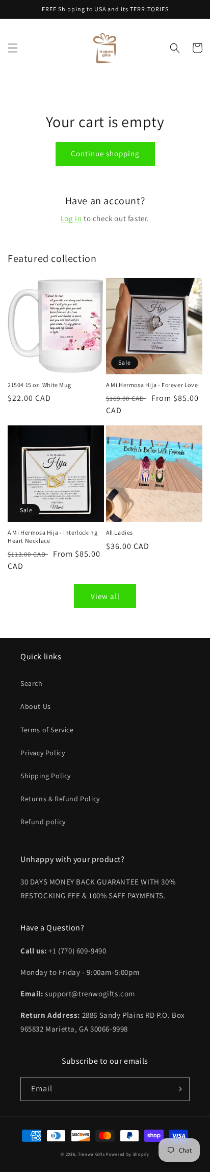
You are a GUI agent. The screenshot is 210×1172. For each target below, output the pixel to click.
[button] (13, 48)
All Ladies (119, 532)
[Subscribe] (178, 1089)
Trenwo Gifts (91, 1154)
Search (31, 683)
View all (105, 596)
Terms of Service (47, 729)
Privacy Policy (42, 752)
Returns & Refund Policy (60, 798)
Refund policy (43, 821)
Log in (71, 218)
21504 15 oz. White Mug (39, 385)
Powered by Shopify (127, 1154)
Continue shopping (105, 153)
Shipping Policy (45, 775)
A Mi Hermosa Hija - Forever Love (152, 385)
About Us (35, 706)
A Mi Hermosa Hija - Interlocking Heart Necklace (52, 536)
